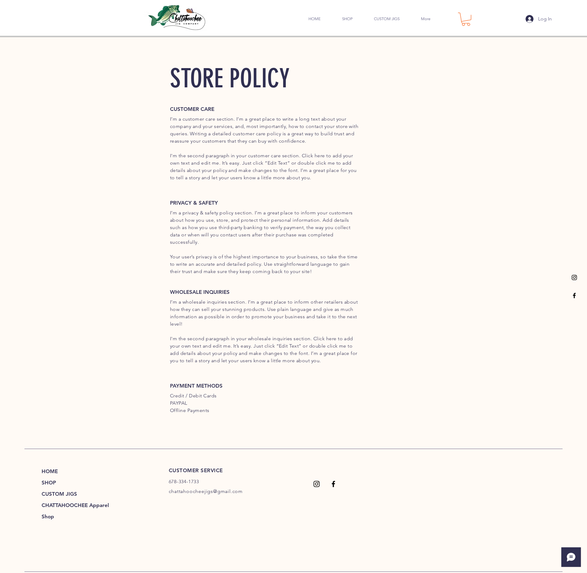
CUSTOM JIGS (59, 494)
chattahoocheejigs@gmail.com (206, 491)
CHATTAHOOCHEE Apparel (68, 505)
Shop (48, 516)
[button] (466, 19)
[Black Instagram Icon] (574, 277)
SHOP (49, 483)
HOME (50, 471)
